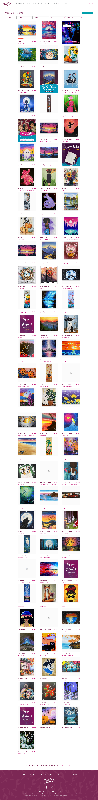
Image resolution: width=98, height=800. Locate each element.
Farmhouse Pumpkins (22, 753)
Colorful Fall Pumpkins (22, 312)
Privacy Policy (42, 791)
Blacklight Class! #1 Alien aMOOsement (48, 631)
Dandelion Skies (65, 410)
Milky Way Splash (43, 312)
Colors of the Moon (22, 116)
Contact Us (57, 791)
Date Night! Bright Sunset (45, 141)
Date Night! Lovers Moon (45, 557)
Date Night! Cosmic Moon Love (68, 288)
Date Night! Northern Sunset (24, 43)
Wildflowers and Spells (22, 92)
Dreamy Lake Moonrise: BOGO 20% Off (70, 239)
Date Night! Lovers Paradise (46, 165)
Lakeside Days (65, 214)
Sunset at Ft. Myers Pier (45, 582)
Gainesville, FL (19, 4)
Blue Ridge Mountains (44, 337)
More (56, 3)
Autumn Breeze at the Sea (67, 655)
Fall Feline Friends (43, 655)
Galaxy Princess (65, 435)
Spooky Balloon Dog (44, 704)
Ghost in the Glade (66, 704)
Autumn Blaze (65, 459)
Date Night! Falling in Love (23, 386)
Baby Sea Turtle (21, 459)
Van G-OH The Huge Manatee (24, 67)
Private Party (46, 774)
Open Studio (20, 337)
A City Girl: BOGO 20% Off (23, 631)
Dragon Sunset (65, 141)
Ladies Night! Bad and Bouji (45, 239)
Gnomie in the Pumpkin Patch (46, 459)
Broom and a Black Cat (45, 190)
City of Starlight (21, 655)
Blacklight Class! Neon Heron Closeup (48, 484)
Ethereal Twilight (43, 533)
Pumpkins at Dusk (43, 729)
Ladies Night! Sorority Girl (67, 116)
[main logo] (7, 1)
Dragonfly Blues (21, 508)
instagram (52, 787)
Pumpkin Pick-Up (65, 508)
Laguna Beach (43, 435)
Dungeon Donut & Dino (23, 361)
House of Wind (43, 263)
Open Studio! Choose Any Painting (25, 729)
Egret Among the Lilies (22, 557)
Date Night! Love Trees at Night (68, 680)
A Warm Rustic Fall (21, 239)
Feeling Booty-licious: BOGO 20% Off (70, 484)
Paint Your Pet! (21, 484)
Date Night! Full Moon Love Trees (47, 67)
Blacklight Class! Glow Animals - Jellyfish (26, 582)
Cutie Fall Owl (65, 263)
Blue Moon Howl (21, 533)
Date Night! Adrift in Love (45, 508)
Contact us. (66, 765)
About (60, 774)
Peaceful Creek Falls (66, 729)
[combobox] (24, 17)
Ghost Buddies (65, 533)
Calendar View (87, 13)
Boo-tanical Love (43, 410)
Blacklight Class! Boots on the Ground (26, 190)
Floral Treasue (65, 190)
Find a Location (27, 774)
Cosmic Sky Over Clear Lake (24, 606)
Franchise (64, 3)
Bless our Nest (21, 288)
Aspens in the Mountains (23, 214)
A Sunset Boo (20, 165)
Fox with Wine (43, 606)
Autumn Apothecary (22, 680)
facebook (46, 787)
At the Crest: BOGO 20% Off (45, 361)
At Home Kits (48, 3)
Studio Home (20, 3)
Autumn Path (64, 557)
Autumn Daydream (44, 386)
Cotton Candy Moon (44, 43)
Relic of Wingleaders (44, 680)
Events (29, 3)
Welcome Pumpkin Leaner (45, 116)
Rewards (91, 3)
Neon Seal (42, 214)
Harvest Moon (43, 288)
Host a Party (37, 3)
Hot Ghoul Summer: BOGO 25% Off (69, 92)
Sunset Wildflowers (22, 410)
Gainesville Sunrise (66, 361)
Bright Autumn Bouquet (67, 67)
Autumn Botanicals (66, 312)
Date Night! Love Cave (66, 631)
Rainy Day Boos (65, 337)
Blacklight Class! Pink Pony (67, 386)
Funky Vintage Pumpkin (23, 704)
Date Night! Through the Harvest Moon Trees (26, 436)
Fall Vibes (64, 606)
